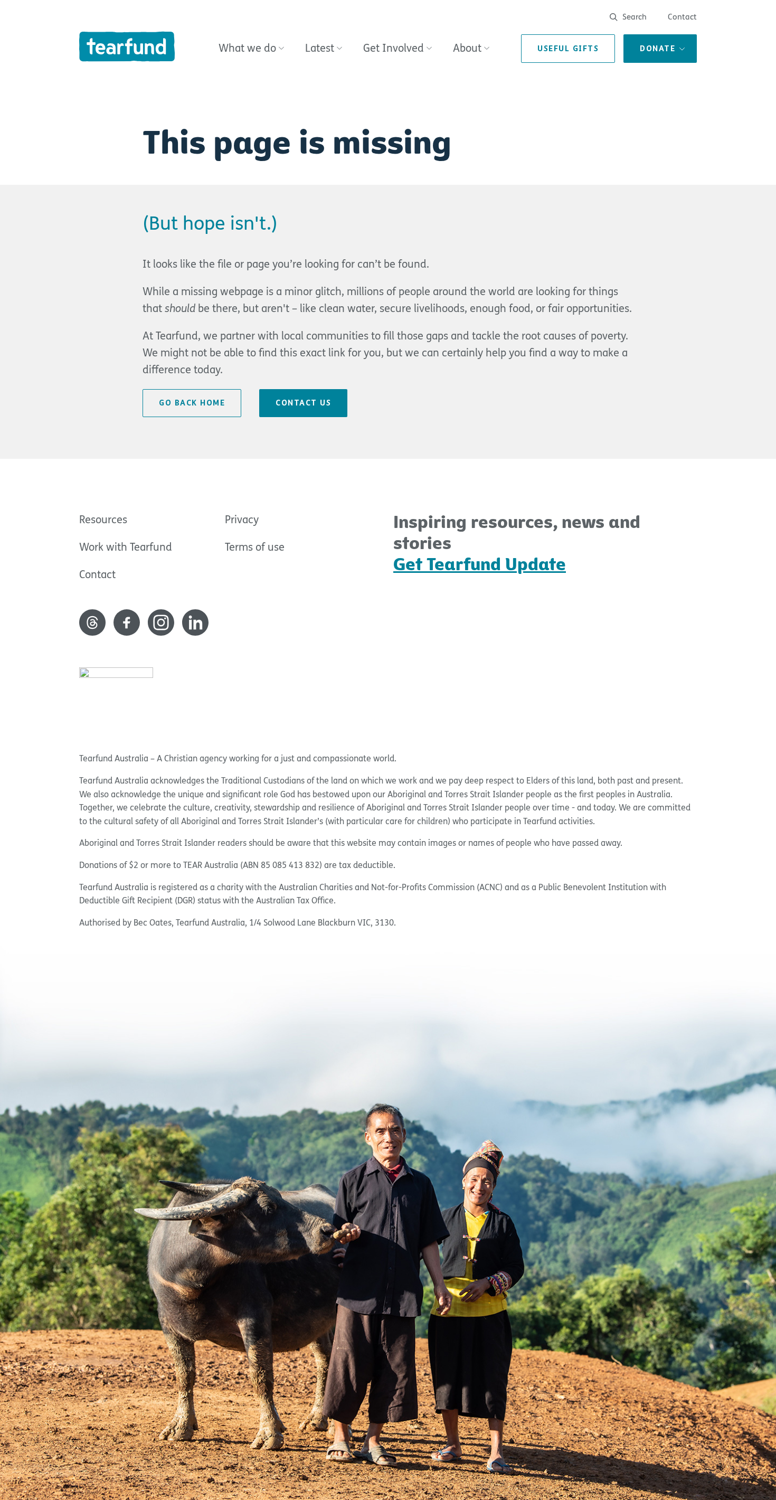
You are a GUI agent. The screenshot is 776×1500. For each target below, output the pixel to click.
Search (633, 17)
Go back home (192, 403)
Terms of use (255, 547)
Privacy (242, 520)
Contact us (303, 403)
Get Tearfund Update (479, 564)
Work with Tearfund (125, 547)
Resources (103, 520)
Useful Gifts (568, 48)
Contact (682, 17)
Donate (657, 48)
